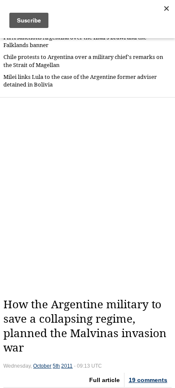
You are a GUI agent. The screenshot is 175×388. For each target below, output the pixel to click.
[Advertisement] (87, 197)
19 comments (148, 380)
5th (56, 366)
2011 (67, 366)
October (42, 366)
